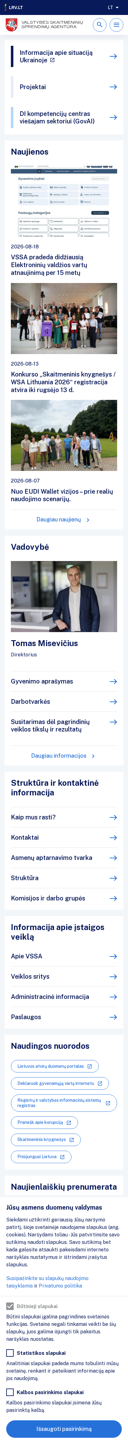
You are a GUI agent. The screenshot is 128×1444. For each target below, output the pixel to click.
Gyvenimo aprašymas (42, 681)
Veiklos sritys (30, 976)
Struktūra (25, 878)
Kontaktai (25, 837)
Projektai (33, 87)
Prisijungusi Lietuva (37, 1156)
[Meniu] (116, 25)
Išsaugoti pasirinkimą (64, 1429)
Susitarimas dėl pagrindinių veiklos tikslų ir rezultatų (50, 725)
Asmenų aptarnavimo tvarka (51, 857)
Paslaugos (26, 1017)
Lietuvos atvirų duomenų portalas (50, 1066)
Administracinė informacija (50, 996)
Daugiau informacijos (58, 755)
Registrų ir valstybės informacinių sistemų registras (59, 1103)
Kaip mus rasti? (33, 817)
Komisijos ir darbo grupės (48, 898)
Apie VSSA (26, 956)
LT (110, 7)
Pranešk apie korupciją (40, 1122)
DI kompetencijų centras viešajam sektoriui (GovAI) (57, 117)
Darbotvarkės (30, 701)
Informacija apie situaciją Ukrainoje (56, 56)
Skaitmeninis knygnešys (41, 1139)
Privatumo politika (60, 1286)
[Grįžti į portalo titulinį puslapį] (14, 7)
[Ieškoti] (100, 25)
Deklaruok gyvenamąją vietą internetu (55, 1083)
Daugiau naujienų (58, 519)
